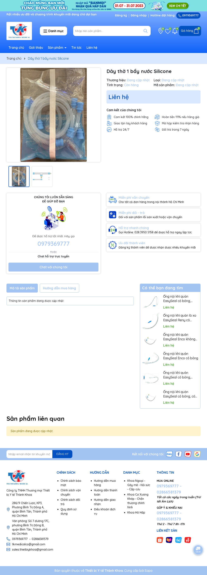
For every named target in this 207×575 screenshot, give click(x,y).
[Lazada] (169, 540)
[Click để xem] (53, 115)
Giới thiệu (36, 47)
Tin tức (76, 47)
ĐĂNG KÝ (62, 454)
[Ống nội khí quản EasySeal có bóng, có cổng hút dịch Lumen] (150, 397)
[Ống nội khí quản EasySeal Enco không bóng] (150, 340)
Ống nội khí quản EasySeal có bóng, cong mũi (177, 298)
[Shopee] (160, 540)
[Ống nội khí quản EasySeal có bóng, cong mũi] (150, 302)
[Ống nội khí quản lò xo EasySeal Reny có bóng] (150, 321)
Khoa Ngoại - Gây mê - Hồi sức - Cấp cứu (138, 485)
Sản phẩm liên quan (35, 418)
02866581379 (40, 539)
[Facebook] (178, 454)
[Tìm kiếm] (146, 31)
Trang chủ (16, 47)
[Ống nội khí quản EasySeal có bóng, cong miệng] (150, 378)
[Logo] (19, 31)
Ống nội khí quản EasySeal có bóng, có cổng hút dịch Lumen (179, 394)
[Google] (197, 454)
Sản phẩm (56, 47)
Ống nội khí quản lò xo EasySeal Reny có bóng (179, 317)
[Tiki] (178, 540)
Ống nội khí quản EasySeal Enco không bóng (179, 337)
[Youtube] (188, 454)
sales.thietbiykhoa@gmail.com (32, 549)
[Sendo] (188, 540)
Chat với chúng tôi (53, 267)
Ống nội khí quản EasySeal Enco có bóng (180, 356)
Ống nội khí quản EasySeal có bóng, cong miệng (177, 375)
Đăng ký (121, 15)
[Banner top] (103, 5)
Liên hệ (92, 47)
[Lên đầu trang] (198, 539)
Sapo (149, 571)
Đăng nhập (139, 15)
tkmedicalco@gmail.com (28, 544)
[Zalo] (169, 454)
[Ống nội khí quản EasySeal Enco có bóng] (150, 359)
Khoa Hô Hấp (136, 512)
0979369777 (190, 15)
